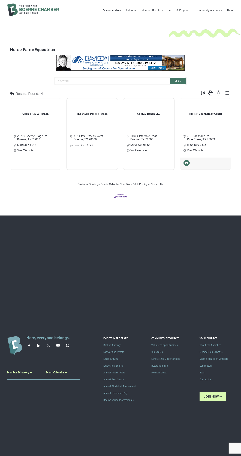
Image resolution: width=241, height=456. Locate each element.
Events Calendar (110, 184)
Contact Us (157, 184)
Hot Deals (126, 184)
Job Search (157, 352)
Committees (206, 365)
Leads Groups (110, 358)
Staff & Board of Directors (214, 358)
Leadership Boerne (113, 365)
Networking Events (113, 352)
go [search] (179, 80)
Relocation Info (159, 365)
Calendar (131, 10)
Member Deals (159, 372)
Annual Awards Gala (114, 372)
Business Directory (88, 184)
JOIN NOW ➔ (213, 396)
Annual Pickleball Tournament (119, 386)
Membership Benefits (211, 352)
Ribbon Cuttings (112, 345)
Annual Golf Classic (113, 379)
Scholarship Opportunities (165, 358)
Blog (202, 372)
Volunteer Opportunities (164, 345)
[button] (12, 93)
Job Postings (141, 184)
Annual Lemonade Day (115, 393)
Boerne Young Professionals (118, 400)
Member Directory (152, 10)
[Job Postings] (186, 165)
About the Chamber (210, 345)
